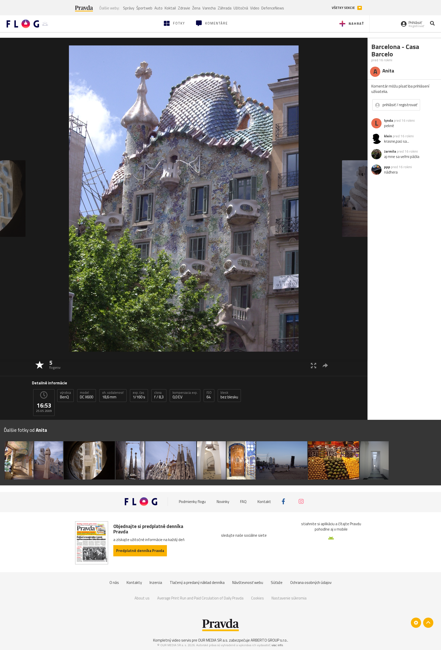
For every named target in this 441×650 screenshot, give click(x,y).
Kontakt (264, 501)
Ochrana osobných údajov (311, 582)
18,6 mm (113, 395)
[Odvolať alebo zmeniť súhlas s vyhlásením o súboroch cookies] (416, 623)
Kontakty (134, 582)
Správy (128, 8)
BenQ (65, 395)
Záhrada (224, 8)
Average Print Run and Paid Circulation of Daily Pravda (200, 598)
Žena (196, 8)
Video (254, 8)
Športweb (144, 8)
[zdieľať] (325, 365)
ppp (387, 166)
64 (209, 395)
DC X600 (86, 395)
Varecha (209, 8)
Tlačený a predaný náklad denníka (197, 582)
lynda (388, 120)
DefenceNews (272, 8)
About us (142, 598)
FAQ (243, 501)
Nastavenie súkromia (289, 598)
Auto (158, 8)
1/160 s (139, 395)
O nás (114, 582)
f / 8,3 (159, 395)
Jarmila (390, 151)
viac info (277, 645)
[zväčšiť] (313, 365)
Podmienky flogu (192, 501)
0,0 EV (185, 395)
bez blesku (229, 395)
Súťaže (277, 582)
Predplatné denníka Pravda (140, 551)
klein (388, 136)
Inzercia (156, 582)
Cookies (257, 598)
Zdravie (184, 8)
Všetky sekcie (344, 7)
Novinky (223, 501)
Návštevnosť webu (247, 582)
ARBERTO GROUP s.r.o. (269, 640)
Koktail (170, 8)
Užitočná (241, 8)
